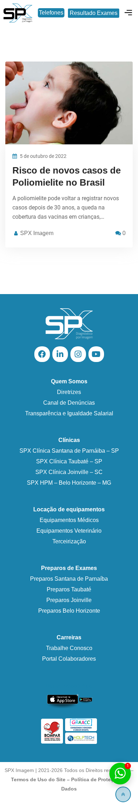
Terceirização (69, 541)
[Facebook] (42, 354)
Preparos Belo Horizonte (69, 611)
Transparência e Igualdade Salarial (69, 413)
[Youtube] (96, 354)
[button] (128, 13)
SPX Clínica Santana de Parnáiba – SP (69, 451)
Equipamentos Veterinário (69, 531)
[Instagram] (78, 354)
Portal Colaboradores (69, 659)
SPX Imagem (36, 233)
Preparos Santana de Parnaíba (69, 579)
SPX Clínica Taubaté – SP (69, 461)
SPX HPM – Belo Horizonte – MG (69, 483)
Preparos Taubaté (69, 589)
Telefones (51, 13)
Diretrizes (69, 392)
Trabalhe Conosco (69, 648)
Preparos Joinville (69, 600)
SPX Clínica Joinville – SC (69, 472)
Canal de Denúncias (69, 403)
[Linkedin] (60, 354)
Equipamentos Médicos (69, 520)
